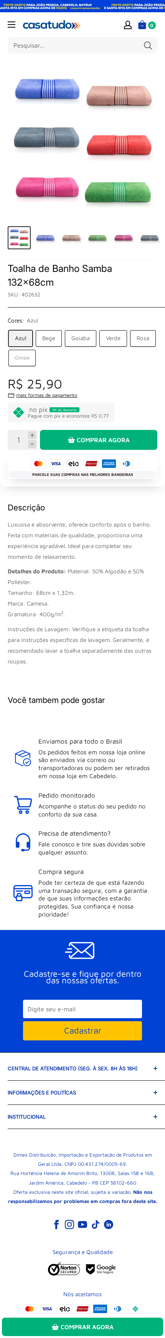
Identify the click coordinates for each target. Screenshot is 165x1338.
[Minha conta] (128, 24)
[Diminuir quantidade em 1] (32, 444)
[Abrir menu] (11, 24)
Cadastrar (82, 1030)
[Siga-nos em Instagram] (69, 1224)
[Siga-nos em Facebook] (56, 1224)
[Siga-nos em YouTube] (82, 1224)
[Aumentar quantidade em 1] (32, 435)
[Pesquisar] (147, 45)
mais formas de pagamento (46, 395)
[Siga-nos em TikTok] (95, 1224)
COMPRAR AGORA (103, 439)
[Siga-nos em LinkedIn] (108, 1224)
